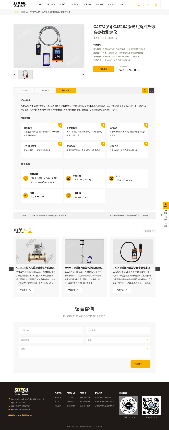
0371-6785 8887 (20, 403)
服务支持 (99, 5)
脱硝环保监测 (85, 397)
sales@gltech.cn (24, 410)
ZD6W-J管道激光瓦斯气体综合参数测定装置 (48, 216)
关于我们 (51, 5)
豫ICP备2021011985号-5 (93, 426)
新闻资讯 (111, 5)
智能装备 (70, 402)
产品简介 (24, 91)
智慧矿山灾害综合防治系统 (104, 402)
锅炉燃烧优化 (85, 402)
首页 (41, 5)
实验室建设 (71, 406)
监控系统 (70, 397)
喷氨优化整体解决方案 (103, 397)
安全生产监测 (85, 406)
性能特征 (45, 91)
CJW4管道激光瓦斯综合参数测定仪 (124, 216)
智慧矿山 (63, 5)
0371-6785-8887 (130, 70)
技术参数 (66, 91)
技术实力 (58, 402)
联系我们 (123, 5)
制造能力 (58, 406)
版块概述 (58, 397)
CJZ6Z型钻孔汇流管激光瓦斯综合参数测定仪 (35, 267)
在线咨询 (103, 69)
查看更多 (149, 231)
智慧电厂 (75, 5)
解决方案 (87, 5)
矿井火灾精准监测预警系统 (104, 406)
